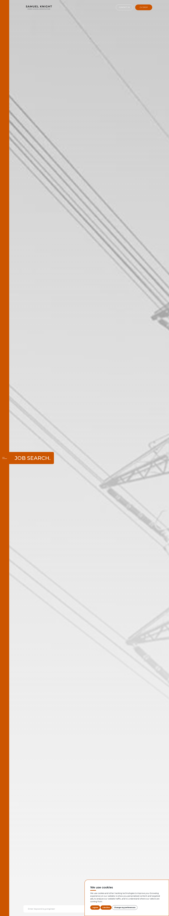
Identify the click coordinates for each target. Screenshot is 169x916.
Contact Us (124, 7)
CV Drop (144, 7)
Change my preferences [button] (124, 907)
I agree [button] (95, 907)
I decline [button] (106, 907)
